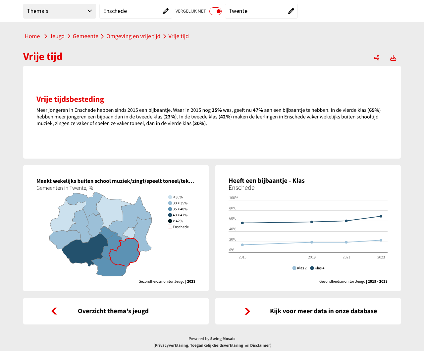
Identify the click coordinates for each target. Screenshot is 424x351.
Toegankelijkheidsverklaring (216, 345)
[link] (116, 311)
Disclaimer (260, 345)
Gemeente (85, 36)
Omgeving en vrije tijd (133, 36)
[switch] (215, 11)
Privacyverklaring (171, 345)
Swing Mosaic (223, 338)
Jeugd (57, 36)
